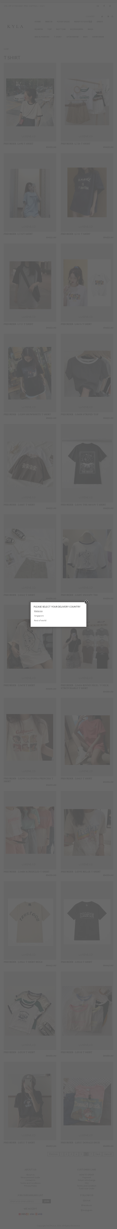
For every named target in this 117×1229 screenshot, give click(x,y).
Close (86, 602)
